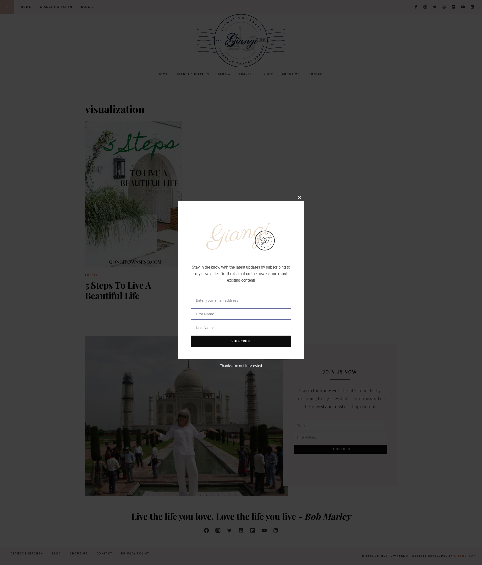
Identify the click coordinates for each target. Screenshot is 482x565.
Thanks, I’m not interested (241, 365)
